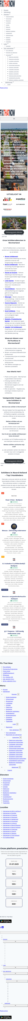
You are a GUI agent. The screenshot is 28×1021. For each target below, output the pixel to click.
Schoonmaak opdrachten (14, 65)
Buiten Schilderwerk (11, 264)
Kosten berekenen (10, 16)
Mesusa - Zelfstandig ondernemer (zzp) (14, 532)
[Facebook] (1, 928)
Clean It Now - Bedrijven (14, 500)
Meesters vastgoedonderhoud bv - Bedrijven (14, 598)
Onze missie (6, 671)
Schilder (7, 25)
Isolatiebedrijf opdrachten (14, 78)
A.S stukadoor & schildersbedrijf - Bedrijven (14, 565)
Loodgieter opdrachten (14, 61)
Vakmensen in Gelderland (10, 819)
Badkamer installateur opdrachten (16, 80)
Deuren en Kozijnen (11, 272)
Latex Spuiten (9, 281)
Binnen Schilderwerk (11, 256)
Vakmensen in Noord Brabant (11, 825)
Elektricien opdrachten (13, 57)
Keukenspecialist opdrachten (15, 75)
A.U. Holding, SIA (8, 677)
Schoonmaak (8, 18)
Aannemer (8, 29)
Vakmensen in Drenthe (9, 813)
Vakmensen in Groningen (10, 821)
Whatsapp (6, 675)
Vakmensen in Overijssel (10, 829)
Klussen (6, 10)
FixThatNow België (8, 837)
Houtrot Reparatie (11, 303)
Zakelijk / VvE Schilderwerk (13, 327)
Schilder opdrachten (13, 63)
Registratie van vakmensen (11, 52)
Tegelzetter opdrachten (14, 69)
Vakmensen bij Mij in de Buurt (12, 811)
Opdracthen (15, 737)
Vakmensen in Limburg (10, 823)
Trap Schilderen (10, 289)
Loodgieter (8, 23)
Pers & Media (7, 667)
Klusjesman (8, 20)
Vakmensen (7, 12)
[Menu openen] (14, 118)
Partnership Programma (10, 669)
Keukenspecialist (9, 35)
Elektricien (8, 27)
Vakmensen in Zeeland (9, 833)
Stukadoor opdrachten (14, 73)
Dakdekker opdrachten (14, 71)
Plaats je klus (4, 88)
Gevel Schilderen (10, 311)
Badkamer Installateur (10, 31)
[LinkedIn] (3, 928)
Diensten (14, 694)
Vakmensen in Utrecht (9, 831)
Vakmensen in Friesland (10, 815)
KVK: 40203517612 (8, 679)
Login (14, 724)
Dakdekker (8, 39)
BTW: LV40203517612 (9, 681)
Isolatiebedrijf (9, 33)
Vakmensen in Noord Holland (11, 827)
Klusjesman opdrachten (14, 59)
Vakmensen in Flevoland (10, 817)
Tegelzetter (8, 41)
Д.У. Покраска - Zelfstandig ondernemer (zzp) (14, 632)
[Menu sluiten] (14, 932)
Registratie (8, 46)
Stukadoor (8, 37)
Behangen (8, 297)
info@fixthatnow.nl (8, 673)
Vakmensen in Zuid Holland (11, 835)
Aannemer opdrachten (14, 67)
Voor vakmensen (9, 50)
